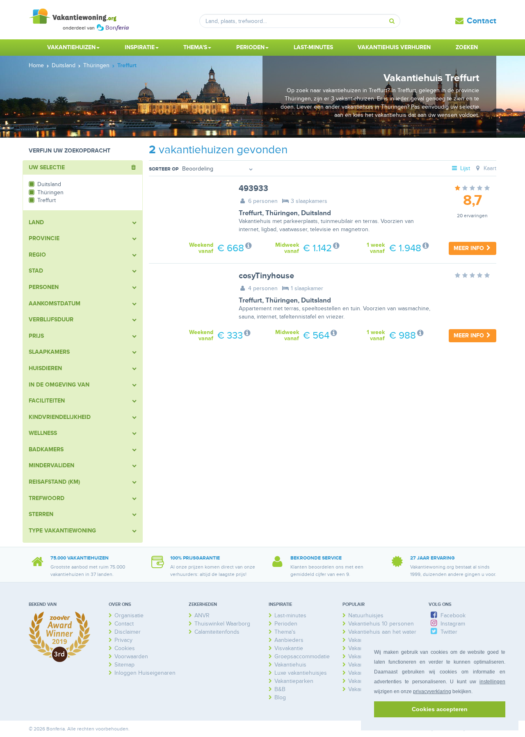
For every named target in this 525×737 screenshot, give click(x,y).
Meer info (470, 248)
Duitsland (316, 213)
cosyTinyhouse (266, 276)
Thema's (285, 631)
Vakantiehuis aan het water (382, 631)
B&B (279, 689)
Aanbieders (289, 640)
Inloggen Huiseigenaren (145, 672)
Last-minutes (313, 47)
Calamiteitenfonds (217, 631)
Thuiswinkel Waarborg (222, 623)
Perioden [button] (250, 47)
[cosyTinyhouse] (187, 297)
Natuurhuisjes (365, 615)
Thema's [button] (195, 47)
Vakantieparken (293, 681)
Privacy (123, 640)
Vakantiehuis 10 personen (381, 623)
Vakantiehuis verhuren (394, 47)
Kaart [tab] (489, 168)
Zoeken (467, 47)
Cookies (124, 648)
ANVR (202, 615)
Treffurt (250, 213)
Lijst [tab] (464, 168)
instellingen (492, 682)
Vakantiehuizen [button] (71, 47)
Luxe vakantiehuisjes (300, 672)
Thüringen (281, 213)
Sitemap (124, 664)
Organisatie (129, 615)
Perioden (285, 623)
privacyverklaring (432, 691)
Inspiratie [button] (140, 47)
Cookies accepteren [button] (440, 709)
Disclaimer (127, 631)
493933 (253, 188)
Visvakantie (288, 648)
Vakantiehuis (290, 664)
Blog (280, 697)
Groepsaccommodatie (302, 656)
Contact (481, 21)
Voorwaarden (131, 656)
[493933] (187, 210)
